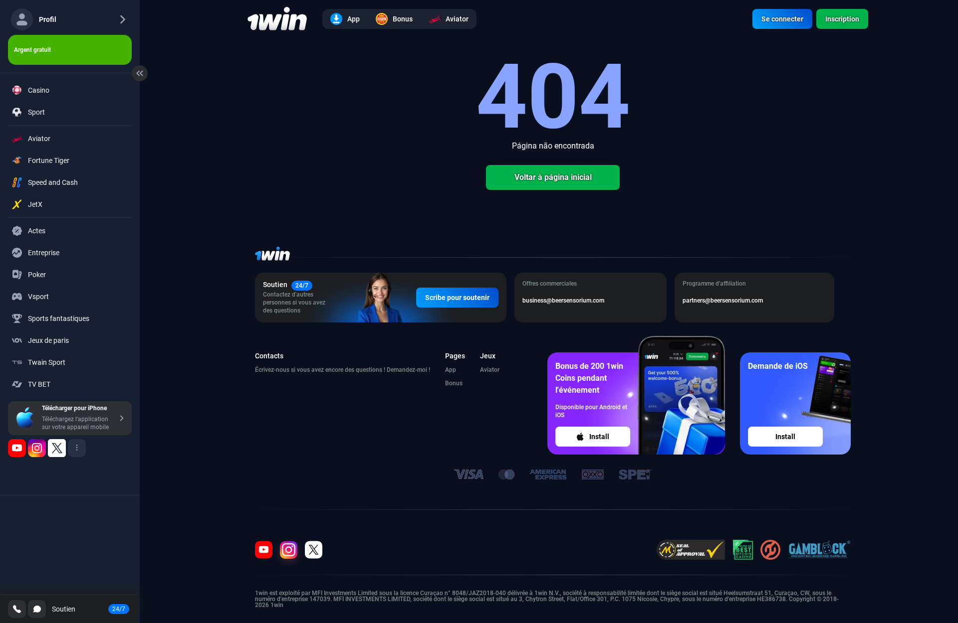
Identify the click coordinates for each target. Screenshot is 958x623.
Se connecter (782, 19)
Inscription (842, 19)
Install (599, 437)
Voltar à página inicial (553, 177)
